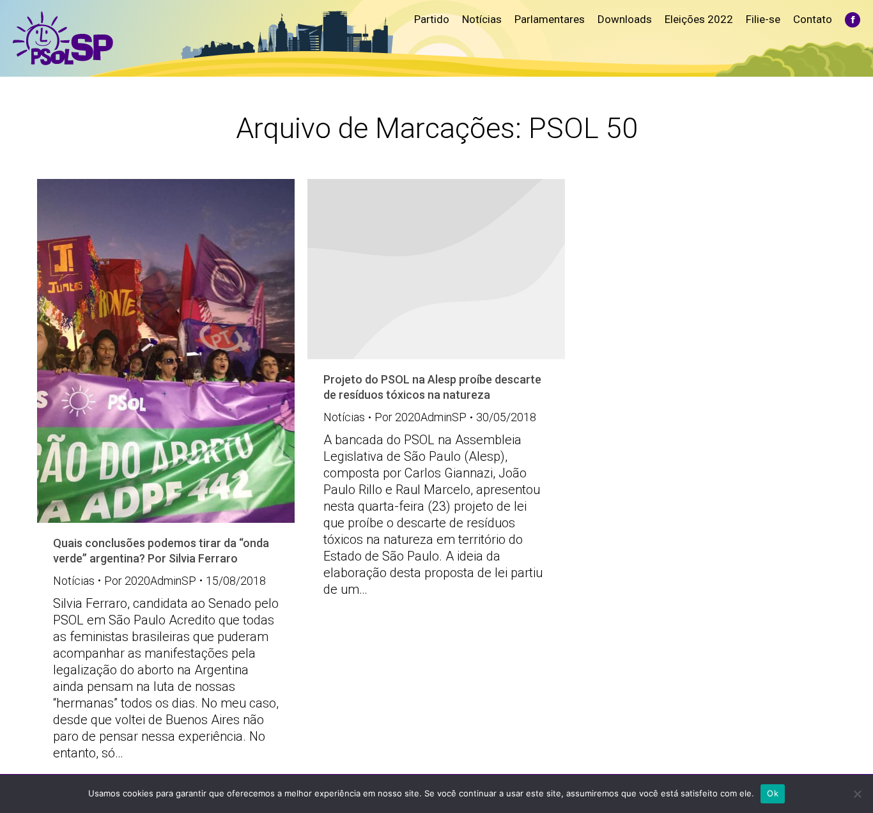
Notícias (74, 580)
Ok (772, 793)
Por (150, 580)
